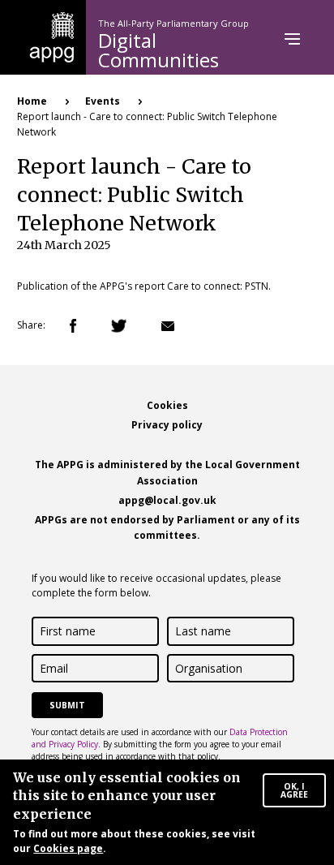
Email (167, 326)
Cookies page (68, 848)
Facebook (73, 326)
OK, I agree (294, 790)
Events (102, 101)
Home (32, 101)
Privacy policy (167, 425)
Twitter (118, 326)
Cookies (167, 405)
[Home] (51, 36)
